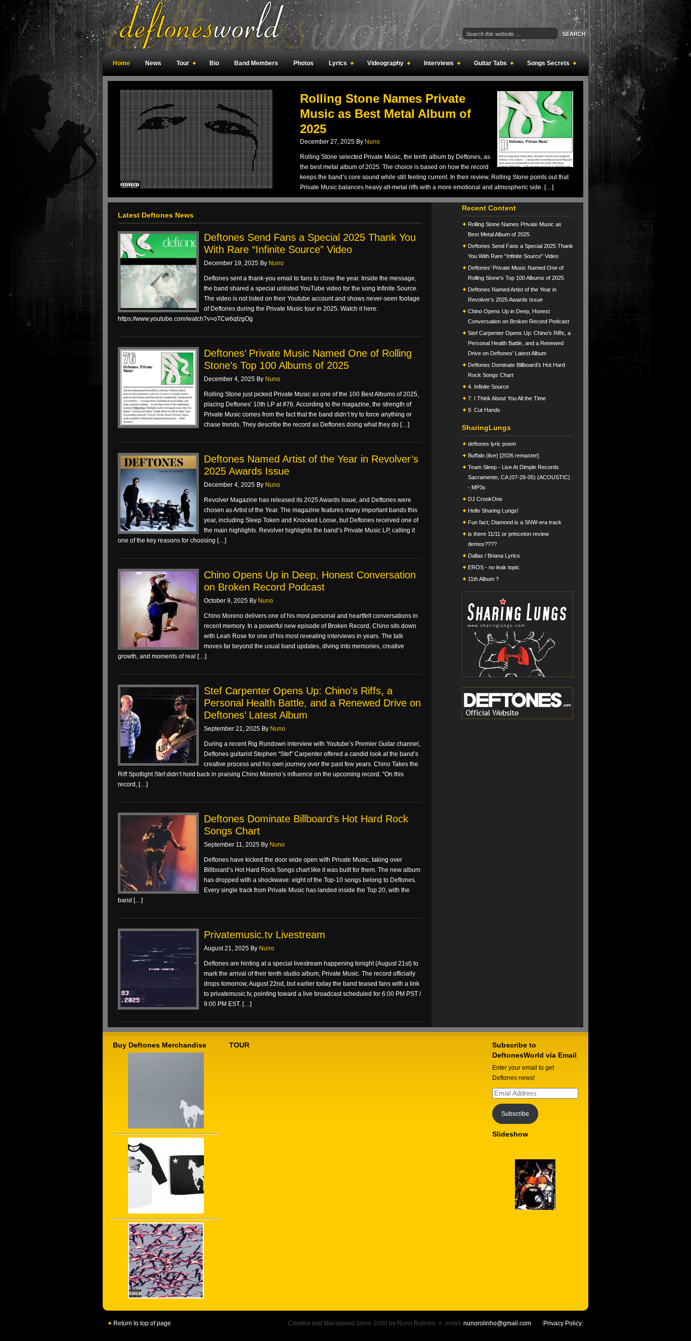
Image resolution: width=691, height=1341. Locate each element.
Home (121, 63)
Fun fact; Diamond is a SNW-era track (515, 522)
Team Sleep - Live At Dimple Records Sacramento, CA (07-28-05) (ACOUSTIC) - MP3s (519, 477)
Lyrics (335, 65)
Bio (214, 63)
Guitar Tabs (488, 65)
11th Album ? (483, 579)
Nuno (372, 141)
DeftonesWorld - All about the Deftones (214, 25)
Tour (180, 65)
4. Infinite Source (488, 387)
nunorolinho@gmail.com (497, 1323)
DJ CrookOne (485, 499)
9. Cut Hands (484, 410)
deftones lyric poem (492, 444)
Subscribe (515, 1113)
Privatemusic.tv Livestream (264, 934)
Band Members (256, 63)
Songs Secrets (546, 65)
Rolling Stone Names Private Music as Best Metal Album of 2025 (385, 114)
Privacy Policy (562, 1323)
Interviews (436, 65)
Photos (303, 63)
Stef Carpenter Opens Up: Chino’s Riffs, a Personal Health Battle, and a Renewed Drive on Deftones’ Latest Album (312, 703)
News (153, 63)
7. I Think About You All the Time (507, 398)
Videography (383, 65)
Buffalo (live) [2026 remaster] (503, 455)
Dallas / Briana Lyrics (494, 556)
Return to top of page (142, 1323)
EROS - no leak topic (494, 567)
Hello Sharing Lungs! (493, 511)
